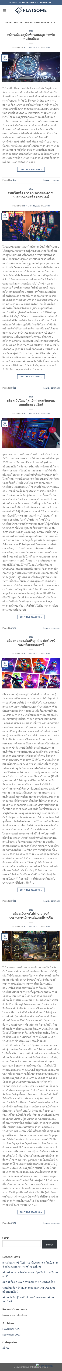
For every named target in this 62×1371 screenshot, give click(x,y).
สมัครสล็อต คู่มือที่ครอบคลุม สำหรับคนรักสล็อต (31, 36)
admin (46, 47)
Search (5, 1237)
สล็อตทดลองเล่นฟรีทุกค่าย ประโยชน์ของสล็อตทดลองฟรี (31, 642)
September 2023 (11, 1334)
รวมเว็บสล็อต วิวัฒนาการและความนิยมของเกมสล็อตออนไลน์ (31, 195)
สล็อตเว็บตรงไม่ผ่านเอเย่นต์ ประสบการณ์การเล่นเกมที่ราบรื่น (31, 915)
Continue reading (31, 169)
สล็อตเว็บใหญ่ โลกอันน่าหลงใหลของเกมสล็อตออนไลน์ (31, 402)
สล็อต (31, 31)
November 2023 (11, 1328)
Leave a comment (51, 180)
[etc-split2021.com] (31, 10)
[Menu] (4, 10)
